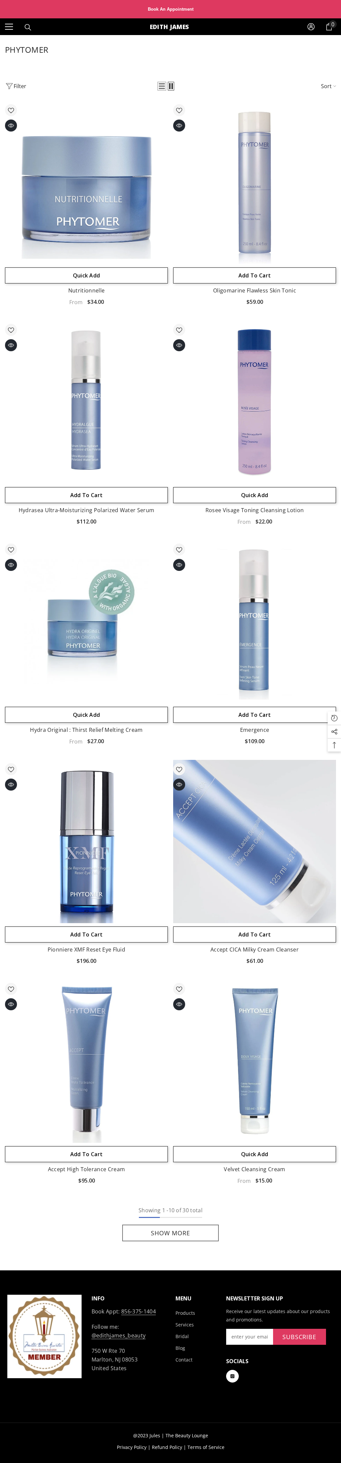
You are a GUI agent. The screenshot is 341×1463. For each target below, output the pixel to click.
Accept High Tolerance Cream (86, 1169)
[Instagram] (232, 1376)
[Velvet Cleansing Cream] (254, 1061)
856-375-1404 (138, 1311)
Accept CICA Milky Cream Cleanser (254, 949)
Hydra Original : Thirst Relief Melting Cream (86, 730)
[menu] (9, 27)
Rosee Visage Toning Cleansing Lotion (254, 510)
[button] (162, 86)
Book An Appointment (170, 9)
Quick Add (86, 275)
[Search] (28, 27)
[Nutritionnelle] (86, 182)
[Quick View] (11, 126)
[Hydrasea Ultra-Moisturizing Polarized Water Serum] (86, 402)
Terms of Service (205, 1447)
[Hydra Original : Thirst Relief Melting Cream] (86, 621)
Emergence (254, 730)
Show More (170, 1233)
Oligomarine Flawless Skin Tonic (254, 290)
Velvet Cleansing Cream (254, 1169)
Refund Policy (167, 1447)
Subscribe (299, 1337)
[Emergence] (254, 621)
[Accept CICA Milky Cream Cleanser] (254, 841)
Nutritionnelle (86, 290)
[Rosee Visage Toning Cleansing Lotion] (254, 402)
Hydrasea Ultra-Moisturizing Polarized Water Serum (87, 510)
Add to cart (254, 275)
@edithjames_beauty (119, 1335)
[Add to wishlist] (11, 110)
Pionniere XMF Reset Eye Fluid (86, 949)
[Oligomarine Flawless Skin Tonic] (254, 182)
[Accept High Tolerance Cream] (86, 1061)
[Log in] (311, 26)
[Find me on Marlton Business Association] (44, 1336)
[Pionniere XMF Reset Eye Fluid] (86, 841)
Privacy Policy (132, 1447)
